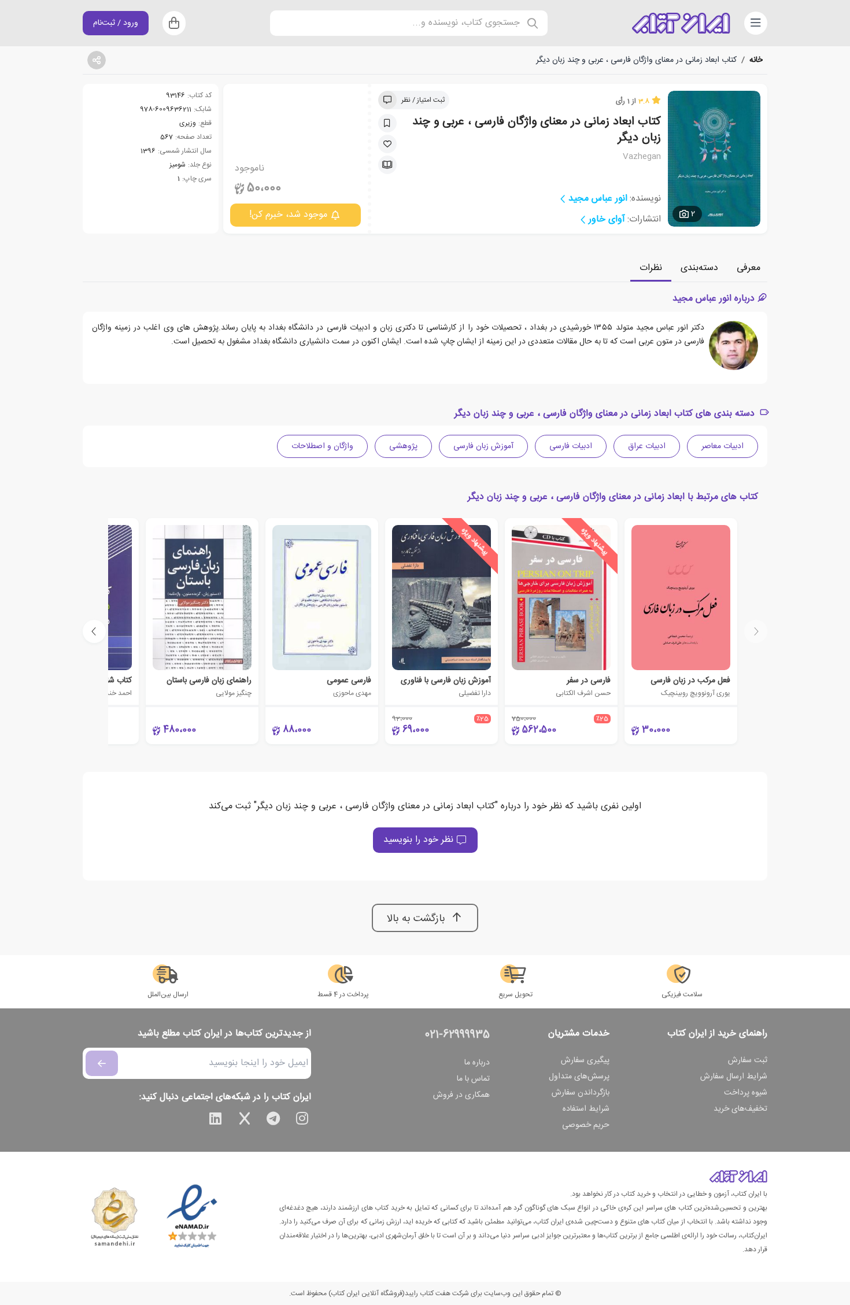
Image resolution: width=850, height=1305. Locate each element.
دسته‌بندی (699, 268)
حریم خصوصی (585, 1125)
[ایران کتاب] (681, 23)
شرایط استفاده (586, 1109)
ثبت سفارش (747, 1060)
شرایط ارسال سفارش (733, 1077)
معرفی (748, 268)
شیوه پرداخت (745, 1093)
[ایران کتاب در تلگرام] (273, 1120)
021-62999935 (457, 1035)
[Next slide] (94, 631)
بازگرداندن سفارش (580, 1093)
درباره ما (477, 1063)
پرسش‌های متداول (579, 1077)
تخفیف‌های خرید (740, 1109)
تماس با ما (473, 1079)
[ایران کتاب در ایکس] (244, 1120)
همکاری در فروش (461, 1095)
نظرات (651, 268)
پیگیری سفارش (585, 1060)
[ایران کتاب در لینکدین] (215, 1120)
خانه (756, 60)
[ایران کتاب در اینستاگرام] (302, 1120)
